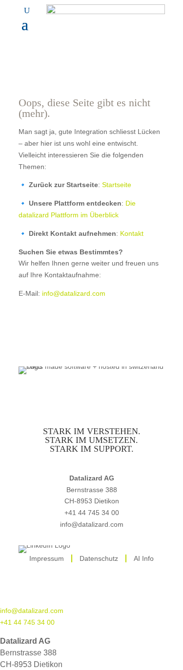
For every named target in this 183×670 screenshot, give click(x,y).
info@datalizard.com (73, 293)
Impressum (46, 558)
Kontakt (131, 233)
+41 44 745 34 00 (91, 513)
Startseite (116, 185)
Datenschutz (99, 558)
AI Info (144, 558)
